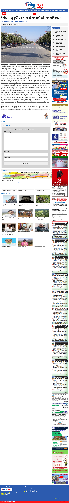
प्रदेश (13, 11)
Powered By (62, 501)
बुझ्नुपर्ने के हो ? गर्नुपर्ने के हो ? (6, 247)
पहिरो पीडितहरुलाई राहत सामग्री (40, 190)
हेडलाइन (10, 11)
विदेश (39, 11)
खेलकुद (35, 11)
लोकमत (60, 11)
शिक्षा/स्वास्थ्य (31, 11)
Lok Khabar (66, 501)
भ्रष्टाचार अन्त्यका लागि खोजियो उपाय (24, 232)
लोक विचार (42, 11)
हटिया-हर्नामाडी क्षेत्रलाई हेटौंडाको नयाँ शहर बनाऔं (8, 218)
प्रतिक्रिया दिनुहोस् (7, 132)
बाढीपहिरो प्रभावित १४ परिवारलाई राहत (59, 36)
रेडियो (64, 11)
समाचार (6, 11)
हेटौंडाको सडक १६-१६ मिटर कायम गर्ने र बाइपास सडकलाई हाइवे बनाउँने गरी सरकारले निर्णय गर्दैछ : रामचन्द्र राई (8, 233)
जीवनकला (56, 11)
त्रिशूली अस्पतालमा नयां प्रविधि (60, 39)
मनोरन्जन (26, 11)
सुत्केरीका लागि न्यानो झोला (22, 190)
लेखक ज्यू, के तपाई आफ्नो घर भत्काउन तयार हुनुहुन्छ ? (26, 204)
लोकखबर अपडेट (55, 28)
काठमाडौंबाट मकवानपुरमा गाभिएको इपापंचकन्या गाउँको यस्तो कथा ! (40, 218)
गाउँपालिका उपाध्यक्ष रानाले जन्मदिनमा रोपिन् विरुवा (43, 204)
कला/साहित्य (21, 11)
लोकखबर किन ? (57, 498)
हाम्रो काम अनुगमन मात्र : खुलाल (40, 247)
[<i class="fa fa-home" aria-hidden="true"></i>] (3, 10)
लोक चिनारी (52, 11)
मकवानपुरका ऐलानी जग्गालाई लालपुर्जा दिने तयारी (10, 204)
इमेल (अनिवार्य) (7, 157)
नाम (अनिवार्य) (6, 152)
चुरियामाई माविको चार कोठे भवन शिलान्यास (25, 218)
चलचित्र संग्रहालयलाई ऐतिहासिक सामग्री (8, 190)
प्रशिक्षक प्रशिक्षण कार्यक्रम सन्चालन (60, 54)
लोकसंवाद (47, 11)
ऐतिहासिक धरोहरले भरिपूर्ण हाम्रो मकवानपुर (42, 232)
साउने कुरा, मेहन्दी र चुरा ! (22, 247)
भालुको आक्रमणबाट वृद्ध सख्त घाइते (7, 180)
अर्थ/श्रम (17, 11)
